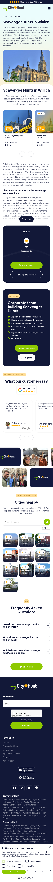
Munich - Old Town (19, 815)
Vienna (22, 810)
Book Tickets (28, 265)
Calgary (44, 815)
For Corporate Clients (26, 274)
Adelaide (6, 815)
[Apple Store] (26, 769)
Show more (26, 219)
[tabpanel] (26, 245)
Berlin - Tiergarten (31, 802)
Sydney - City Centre (37, 799)
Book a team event (26, 348)
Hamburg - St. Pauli (35, 810)
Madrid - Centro (9, 805)
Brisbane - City (28, 807)
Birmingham (34, 815)
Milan (44, 813)
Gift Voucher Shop (10, 746)
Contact (6, 757)
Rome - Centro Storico (26, 805)
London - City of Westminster (15, 799)
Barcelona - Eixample (31, 813)
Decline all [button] (39, 872)
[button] (26, 878)
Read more (25, 856)
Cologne (6, 818)
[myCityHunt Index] (16, 8)
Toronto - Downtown (11, 807)
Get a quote (26, 357)
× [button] (50, 847)
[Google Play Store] (26, 777)
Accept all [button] (14, 872)
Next (31, 154)
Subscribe (26, 725)
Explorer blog (8, 750)
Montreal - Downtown (12, 813)
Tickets (6, 742)
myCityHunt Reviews (11, 753)
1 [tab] (25, 255)
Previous (22, 154)
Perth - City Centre (10, 810)
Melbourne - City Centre (12, 802)
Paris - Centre (41, 807)
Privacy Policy (26, 720)
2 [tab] (28, 255)
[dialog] (26, 863)
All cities (47, 528)
